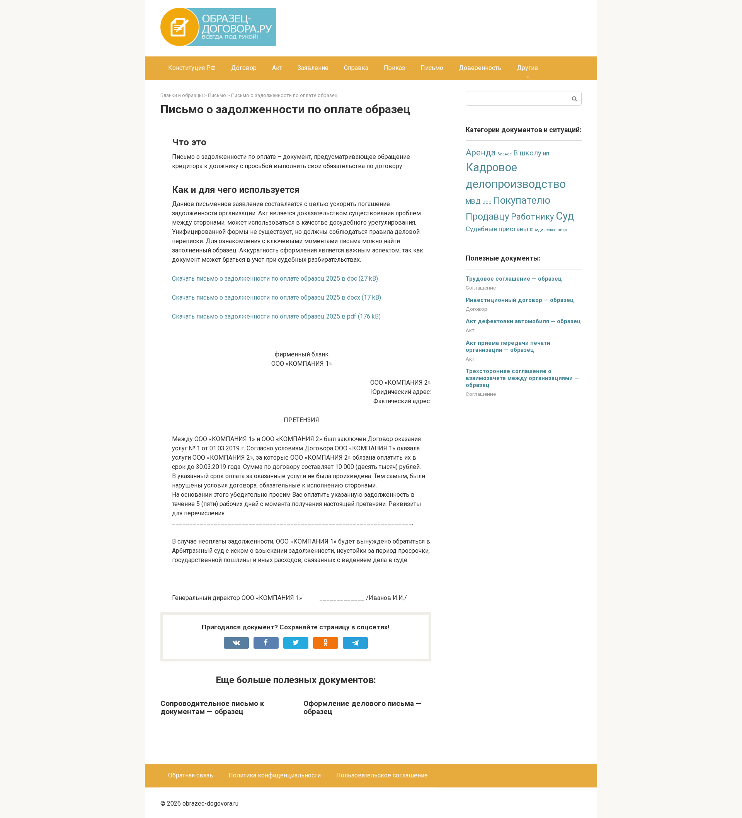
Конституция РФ (192, 68)
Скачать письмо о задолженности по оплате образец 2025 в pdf (264, 316)
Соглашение (481, 288)
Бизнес (504, 154)
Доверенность (480, 68)
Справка (356, 68)
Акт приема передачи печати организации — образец (508, 346)
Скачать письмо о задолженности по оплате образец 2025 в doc (264, 278)
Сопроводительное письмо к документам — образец (212, 707)
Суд (565, 216)
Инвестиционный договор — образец (520, 300)
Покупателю (521, 200)
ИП (546, 154)
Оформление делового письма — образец (362, 707)
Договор (244, 68)
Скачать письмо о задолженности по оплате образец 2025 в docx (266, 297)
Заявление (313, 68)
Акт (277, 68)
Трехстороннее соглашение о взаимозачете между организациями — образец (522, 378)
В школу (527, 153)
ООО (487, 202)
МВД (473, 201)
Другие (527, 68)
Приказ (394, 68)
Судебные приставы (497, 229)
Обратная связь (190, 775)
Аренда (481, 152)
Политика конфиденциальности (274, 775)
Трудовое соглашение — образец (514, 278)
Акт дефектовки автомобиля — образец (523, 321)
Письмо (431, 68)
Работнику (532, 216)
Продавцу (487, 216)
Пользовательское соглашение (382, 775)
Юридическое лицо (548, 229)
